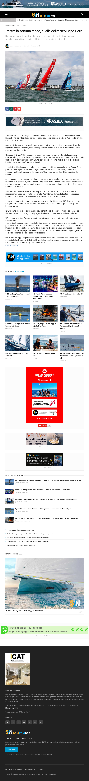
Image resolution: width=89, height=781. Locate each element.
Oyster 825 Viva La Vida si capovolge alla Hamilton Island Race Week (28, 541)
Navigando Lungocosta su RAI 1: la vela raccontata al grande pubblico (28, 537)
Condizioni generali (11, 712)
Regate (25, 25)
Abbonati (12, 749)
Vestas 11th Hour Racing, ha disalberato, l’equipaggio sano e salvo (72, 356)
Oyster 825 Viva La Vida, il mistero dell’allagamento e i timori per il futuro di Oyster (43, 509)
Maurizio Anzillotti (11, 708)
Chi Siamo (8, 769)
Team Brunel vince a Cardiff (73, 294)
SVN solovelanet (10, 25)
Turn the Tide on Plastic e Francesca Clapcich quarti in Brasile (71, 326)
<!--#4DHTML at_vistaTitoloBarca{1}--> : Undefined (24, 611)
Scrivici (41, 769)
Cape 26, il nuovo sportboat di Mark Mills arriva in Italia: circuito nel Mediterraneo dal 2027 (46, 499)
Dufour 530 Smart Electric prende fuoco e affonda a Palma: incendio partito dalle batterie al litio (47, 20)
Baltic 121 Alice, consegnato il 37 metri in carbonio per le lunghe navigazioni (30, 534)
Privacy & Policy (30, 769)
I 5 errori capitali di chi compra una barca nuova (21, 530)
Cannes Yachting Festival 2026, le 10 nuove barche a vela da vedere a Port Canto (42, 490)
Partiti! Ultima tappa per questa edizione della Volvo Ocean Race (43, 296)
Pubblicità (18, 769)
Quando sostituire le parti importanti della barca (21, 545)
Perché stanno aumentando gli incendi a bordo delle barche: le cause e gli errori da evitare (46, 518)
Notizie (19, 25)
